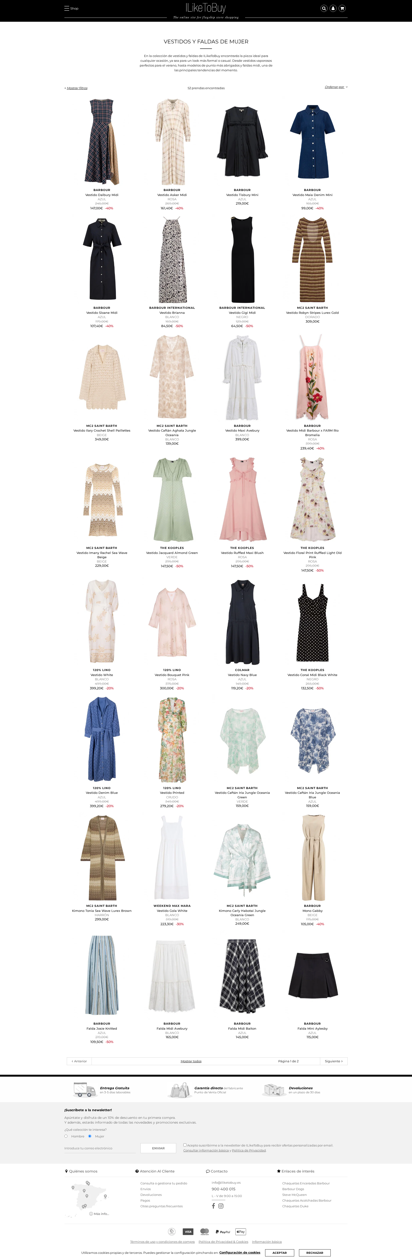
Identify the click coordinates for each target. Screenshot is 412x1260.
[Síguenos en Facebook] (214, 1206)
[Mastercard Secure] (205, 1232)
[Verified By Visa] (188, 1232)
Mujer (99, 1136)
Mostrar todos (191, 1061)
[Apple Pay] (240, 1232)
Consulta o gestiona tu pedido (163, 1183)
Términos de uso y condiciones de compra (162, 1242)
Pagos (145, 1200)
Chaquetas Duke (295, 1206)
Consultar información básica (206, 1150)
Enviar (158, 1148)
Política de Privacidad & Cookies (223, 1242)
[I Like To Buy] (206, 8)
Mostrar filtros (77, 88)
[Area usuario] (333, 8)
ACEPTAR (280, 1253)
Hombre (77, 1136)
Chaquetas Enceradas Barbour (306, 1183)
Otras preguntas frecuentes (161, 1206)
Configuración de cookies (239, 1252)
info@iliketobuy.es (226, 1182)
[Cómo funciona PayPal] (223, 1232)
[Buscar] (324, 8)
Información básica (267, 1242)
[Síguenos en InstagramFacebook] (221, 1206)
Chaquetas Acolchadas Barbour (306, 1200)
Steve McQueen (294, 1195)
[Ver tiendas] (86, 1199)
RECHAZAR (314, 1253)
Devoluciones (151, 1195)
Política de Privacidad (249, 1150)
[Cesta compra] (342, 8)
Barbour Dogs (293, 1189)
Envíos (145, 1189)
